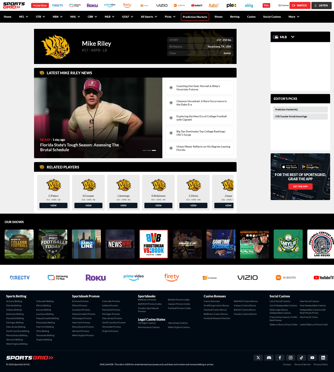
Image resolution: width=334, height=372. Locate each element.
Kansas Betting (43, 309)
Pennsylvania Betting (16, 335)
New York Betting (45, 326)
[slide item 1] (145, 150)
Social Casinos (272, 16)
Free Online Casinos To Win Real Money (283, 319)
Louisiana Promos (81, 309)
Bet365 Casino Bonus (245, 309)
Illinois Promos (79, 305)
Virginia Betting (44, 339)
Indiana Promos (110, 305)
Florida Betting (13, 305)
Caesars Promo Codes (179, 303)
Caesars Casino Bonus (245, 305)
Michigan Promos (111, 313)
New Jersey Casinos (178, 322)
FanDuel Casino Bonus (215, 309)
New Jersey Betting (15, 326)
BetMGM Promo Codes (150, 303)
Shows (218, 16)
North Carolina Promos (114, 322)
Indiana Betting (14, 309)
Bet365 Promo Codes (179, 299)
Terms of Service (302, 364)
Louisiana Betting (45, 313)
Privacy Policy (321, 364)
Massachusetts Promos (83, 313)
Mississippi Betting (45, 322)
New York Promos (81, 322)
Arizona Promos (80, 301)
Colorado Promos (111, 301)
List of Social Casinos (280, 301)
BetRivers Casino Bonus (216, 313)
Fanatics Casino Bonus (245, 313)
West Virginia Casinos (179, 327)
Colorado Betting (45, 301)
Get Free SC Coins (309, 317)
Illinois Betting (43, 305)
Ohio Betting (42, 331)
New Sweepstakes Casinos (313, 305)
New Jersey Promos (112, 318)
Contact (287, 364)
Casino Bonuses (212, 301)
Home (7, 16)
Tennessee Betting (45, 335)
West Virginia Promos (83, 335)
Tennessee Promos (111, 326)
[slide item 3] (154, 150)
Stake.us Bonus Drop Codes (283, 324)
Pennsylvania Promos (83, 326)
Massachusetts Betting (47, 318)
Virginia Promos (110, 331)
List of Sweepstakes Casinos (283, 305)
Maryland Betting (15, 318)
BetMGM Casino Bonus (246, 301)
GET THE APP (300, 186)
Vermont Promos (80, 331)
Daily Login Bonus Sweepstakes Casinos (280, 311)
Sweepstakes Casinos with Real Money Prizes (313, 311)
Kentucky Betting (15, 313)
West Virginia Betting (16, 343)
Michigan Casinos (147, 322)
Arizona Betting (14, 301)
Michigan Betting (14, 322)
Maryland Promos (111, 309)
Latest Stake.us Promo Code (314, 324)
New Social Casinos (309, 301)
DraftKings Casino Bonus (216, 305)
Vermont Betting (14, 339)
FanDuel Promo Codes (179, 308)
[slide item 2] (149, 150)
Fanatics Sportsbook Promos (148, 310)
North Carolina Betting (17, 331)
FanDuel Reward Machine (217, 318)
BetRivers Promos (147, 299)
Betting (234, 16)
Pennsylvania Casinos (149, 327)
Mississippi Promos (81, 318)
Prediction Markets (195, 16)
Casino (251, 16)
